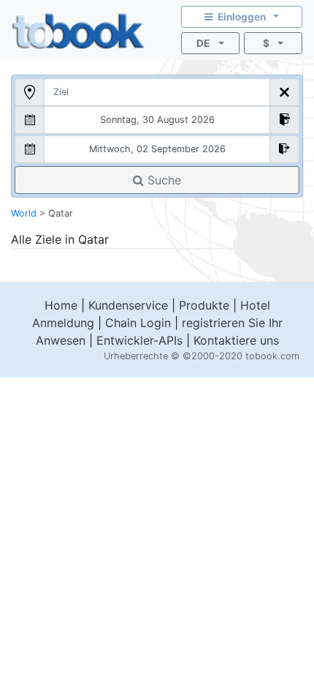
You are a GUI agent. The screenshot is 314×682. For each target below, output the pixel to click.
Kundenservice (128, 305)
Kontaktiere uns (236, 340)
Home (61, 305)
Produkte (204, 305)
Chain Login (138, 322)
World (24, 213)
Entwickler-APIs (139, 340)
